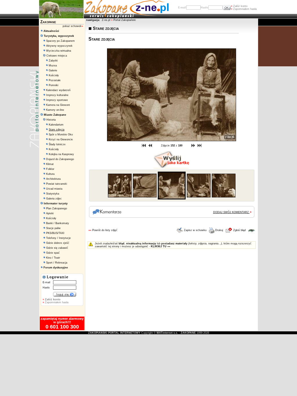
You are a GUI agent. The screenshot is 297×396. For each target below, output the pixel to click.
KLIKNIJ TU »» (160, 246)
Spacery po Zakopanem (60, 40)
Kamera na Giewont (58, 104)
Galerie (53, 70)
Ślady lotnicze (57, 144)
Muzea (53, 65)
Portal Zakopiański (124, 20)
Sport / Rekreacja (56, 262)
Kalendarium (56, 124)
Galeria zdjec (54, 198)
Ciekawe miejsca (56, 55)
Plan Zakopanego (56, 208)
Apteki (50, 213)
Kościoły (54, 75)
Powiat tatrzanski (56, 183)
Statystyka (52, 193)
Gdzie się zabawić (57, 247)
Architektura (53, 178)
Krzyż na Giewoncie (61, 139)
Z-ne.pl (106, 20)
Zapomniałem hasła (244, 9)
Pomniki (53, 85)
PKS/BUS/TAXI (55, 233)
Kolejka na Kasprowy (61, 154)
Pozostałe (55, 80)
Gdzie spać (53, 252)
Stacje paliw (53, 228)
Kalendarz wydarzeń (58, 90)
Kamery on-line (55, 109)
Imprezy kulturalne (57, 95)
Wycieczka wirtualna (58, 50)
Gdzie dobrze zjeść (57, 242)
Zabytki (53, 60)
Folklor (50, 169)
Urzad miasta (54, 188)
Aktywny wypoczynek (59, 45)
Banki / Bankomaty (57, 223)
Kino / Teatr (53, 257)
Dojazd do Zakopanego (60, 159)
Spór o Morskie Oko (61, 134)
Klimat (50, 164)
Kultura (50, 173)
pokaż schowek (73, 26)
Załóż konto (239, 6)
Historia (51, 119)
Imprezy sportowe (57, 100)
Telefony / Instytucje (58, 238)
